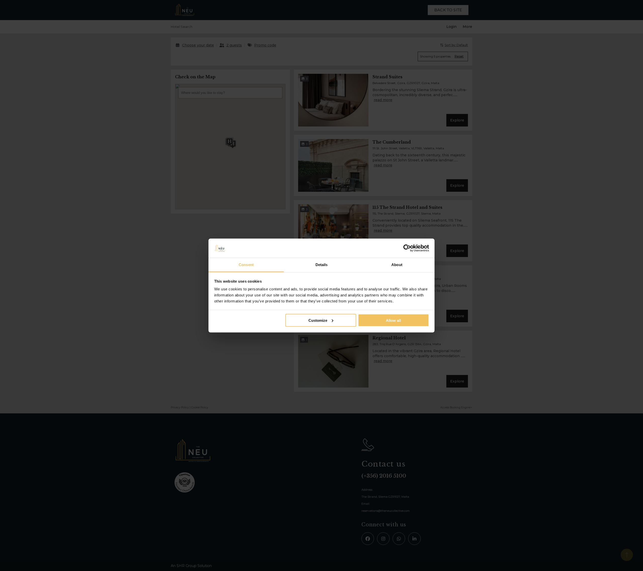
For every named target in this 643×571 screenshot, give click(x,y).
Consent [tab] (246, 265)
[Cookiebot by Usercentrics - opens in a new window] (407, 248)
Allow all (393, 320)
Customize (317, 320)
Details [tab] (321, 265)
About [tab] (396, 265)
